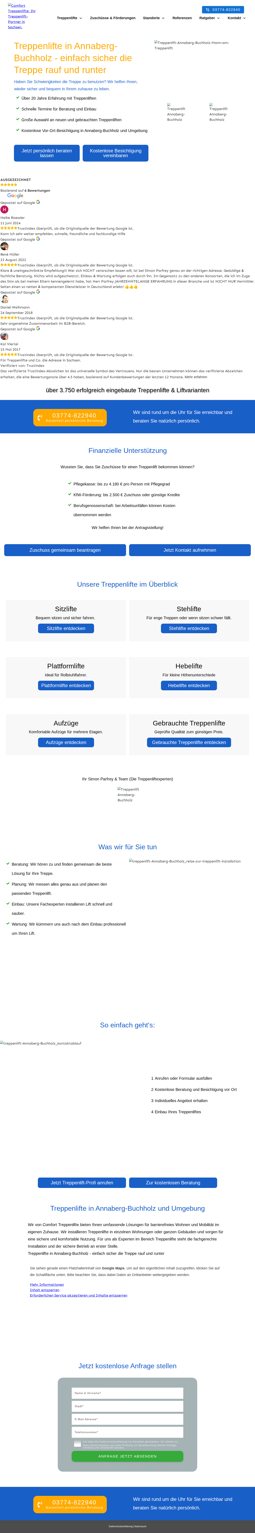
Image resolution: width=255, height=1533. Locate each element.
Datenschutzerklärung (114, 1441)
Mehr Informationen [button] (47, 1284)
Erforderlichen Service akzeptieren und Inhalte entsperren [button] (78, 1295)
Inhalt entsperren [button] (44, 1290)
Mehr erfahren (196, 377)
